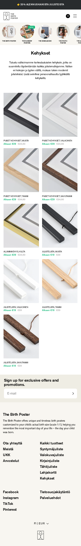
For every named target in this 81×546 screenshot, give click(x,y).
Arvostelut (11, 461)
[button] (75, 16)
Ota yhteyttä (12, 443)
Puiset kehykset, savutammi (57, 196)
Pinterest (10, 510)
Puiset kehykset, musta (16, 141)
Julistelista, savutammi (16, 363)
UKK (6, 455)
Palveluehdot (50, 498)
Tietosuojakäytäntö (55, 492)
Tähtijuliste (48, 467)
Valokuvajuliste (52, 455)
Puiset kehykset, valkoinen (57, 141)
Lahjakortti (48, 473)
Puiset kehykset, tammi (16, 196)
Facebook (10, 492)
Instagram (11, 498)
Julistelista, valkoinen (16, 307)
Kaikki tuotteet (51, 443)
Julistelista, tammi (51, 307)
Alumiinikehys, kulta (14, 252)
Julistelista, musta (52, 252)
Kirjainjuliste (49, 461)
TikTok (8, 504)
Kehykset (47, 478)
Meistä (8, 449)
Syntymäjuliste (51, 449)
